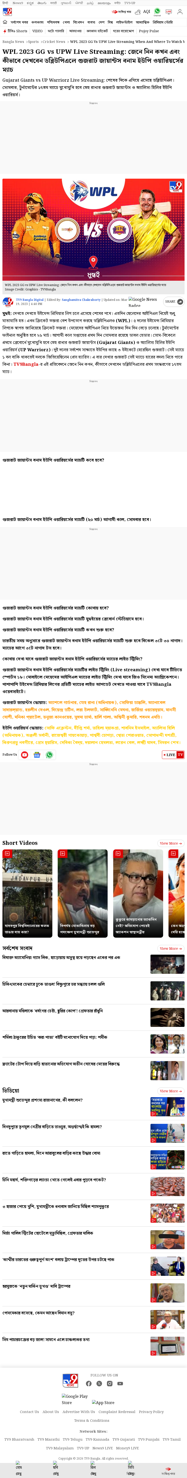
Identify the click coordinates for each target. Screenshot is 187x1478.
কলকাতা (37, 22)
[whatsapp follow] (49, 755)
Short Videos (19, 843)
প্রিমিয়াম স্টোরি (163, 22)
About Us (51, 1412)
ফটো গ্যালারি (56, 31)
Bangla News (13, 42)
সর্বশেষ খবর (19, 22)
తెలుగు (42, 3)
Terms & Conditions (91, 1421)
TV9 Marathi (48, 1440)
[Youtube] (25, 755)
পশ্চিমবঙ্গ (53, 22)
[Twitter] (99, 1383)
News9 (18, 3)
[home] (5, 22)
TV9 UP (83, 1448)
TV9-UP (129, 3)
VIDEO (37, 31)
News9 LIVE (103, 1448)
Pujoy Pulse (149, 31)
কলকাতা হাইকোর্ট (97, 31)
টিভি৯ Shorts (17, 31)
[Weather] (139, 12)
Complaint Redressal (117, 1412)
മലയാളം (104, 3)
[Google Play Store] (76, 1400)
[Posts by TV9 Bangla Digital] (7, 302)
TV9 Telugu (73, 1440)
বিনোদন (78, 22)
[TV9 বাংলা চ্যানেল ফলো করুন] (156, 12)
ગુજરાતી (66, 3)
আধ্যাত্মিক (143, 22)
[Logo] (7, 12)
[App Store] (106, 1404)
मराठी (53, 3)
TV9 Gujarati (123, 1440)
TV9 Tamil (172, 1440)
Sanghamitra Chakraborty (81, 300)
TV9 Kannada (97, 1440)
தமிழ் (90, 3)
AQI (146, 12)
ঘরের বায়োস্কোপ (123, 31)
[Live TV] (167, 12)
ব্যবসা (91, 22)
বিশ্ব (110, 22)
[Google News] (37, 755)
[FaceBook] (89, 1383)
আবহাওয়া (75, 31)
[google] (145, 302)
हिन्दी (5, 3)
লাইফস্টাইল (124, 22)
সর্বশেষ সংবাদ (17, 948)
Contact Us (29, 1412)
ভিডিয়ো (10, 1091)
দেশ (101, 22)
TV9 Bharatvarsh (19, 1440)
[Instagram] (109, 1383)
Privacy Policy (151, 1412)
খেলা (66, 22)
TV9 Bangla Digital (30, 300)
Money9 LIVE (127, 1448)
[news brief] (122, 12)
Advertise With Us (79, 1412)
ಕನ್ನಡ (30, 3)
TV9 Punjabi (148, 1440)
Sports (33, 42)
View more (169, 843)
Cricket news (54, 42)
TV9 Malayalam (60, 1448)
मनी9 (117, 3)
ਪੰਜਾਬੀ (79, 3)
